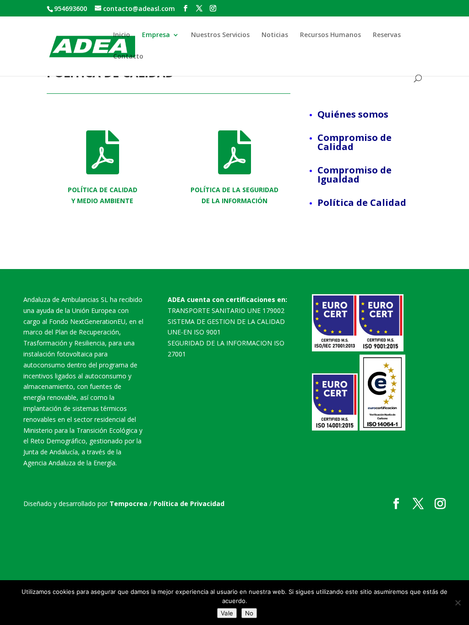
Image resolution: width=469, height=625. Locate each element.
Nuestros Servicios (220, 35)
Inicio (121, 35)
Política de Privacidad (188, 503)
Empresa (156, 35)
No (249, 613)
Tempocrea (128, 503)
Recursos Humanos (330, 35)
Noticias (275, 35)
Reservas (387, 35)
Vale (227, 613)
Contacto (128, 56)
